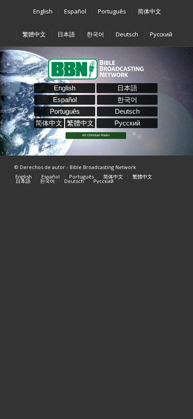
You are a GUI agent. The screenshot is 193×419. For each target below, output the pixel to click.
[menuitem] (42, 11)
